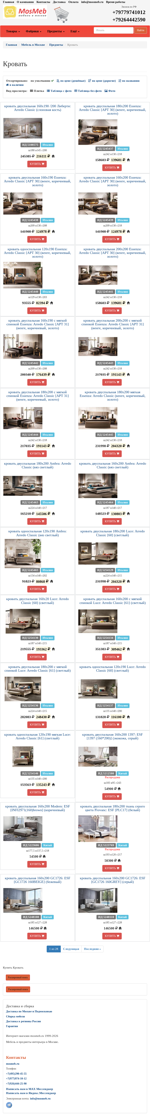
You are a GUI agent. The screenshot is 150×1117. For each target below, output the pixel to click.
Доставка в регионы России (23, 1021)
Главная (8, 2)
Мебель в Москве (33, 44)
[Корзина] (75, 14)
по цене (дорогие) (103, 80)
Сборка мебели (15, 1016)
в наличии (16, 84)
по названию (130, 80)
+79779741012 (129, 12)
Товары (12, 31)
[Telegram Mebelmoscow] (9, 1104)
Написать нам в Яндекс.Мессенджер (31, 1093)
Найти (140, 30)
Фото (111, 90)
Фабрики (32, 31)
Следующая (71, 948)
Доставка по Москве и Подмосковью (29, 1011)
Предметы (55, 31)
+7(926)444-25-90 (16, 1083)
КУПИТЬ (36, 163)
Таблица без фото (89, 90)
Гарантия (12, 1026)
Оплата (73, 2)
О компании (25, 2)
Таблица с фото (61, 90)
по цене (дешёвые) (73, 80)
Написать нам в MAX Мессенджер (29, 1089)
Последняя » (92, 948)
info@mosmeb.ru (92, 2)
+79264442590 (129, 20)
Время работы (115, 2)
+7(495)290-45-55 (16, 1073)
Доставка (59, 2)
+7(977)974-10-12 (16, 1078)
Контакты (43, 2)
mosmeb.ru (12, 1063)
